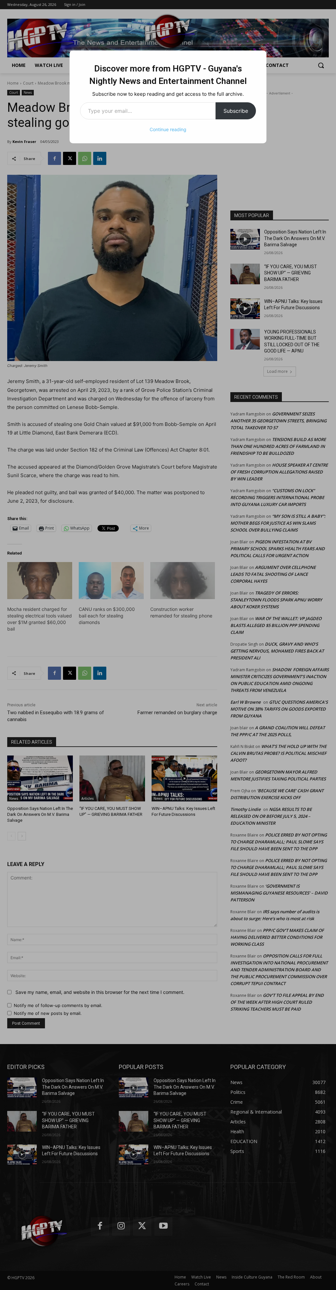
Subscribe (235, 111)
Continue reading (168, 129)
